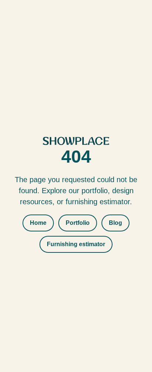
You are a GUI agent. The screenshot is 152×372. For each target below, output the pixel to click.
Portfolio (78, 223)
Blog (115, 223)
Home (38, 223)
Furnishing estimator (76, 244)
